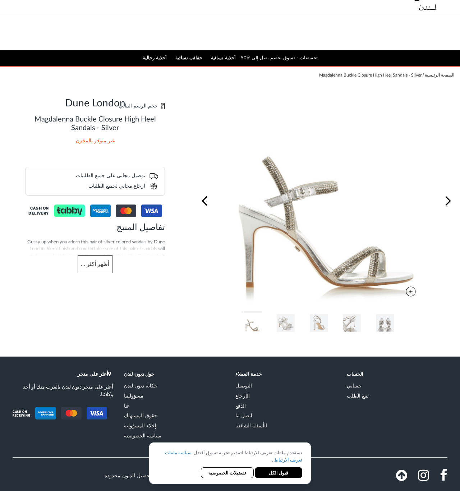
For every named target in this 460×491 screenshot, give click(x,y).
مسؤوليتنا (133, 396)
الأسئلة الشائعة (251, 425)
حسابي (354, 385)
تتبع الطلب (358, 396)
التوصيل (243, 385)
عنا (127, 406)
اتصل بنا (243, 415)
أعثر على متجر (93, 374)
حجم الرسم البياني (139, 106)
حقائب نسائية (188, 57)
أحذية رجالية (155, 57)
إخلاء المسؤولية (140, 425)
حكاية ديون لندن (140, 385)
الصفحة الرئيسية (439, 75)
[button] (204, 200)
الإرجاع (242, 396)
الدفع (240, 406)
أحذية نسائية (223, 57)
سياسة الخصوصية (142, 435)
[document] (230, 464)
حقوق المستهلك (140, 415)
